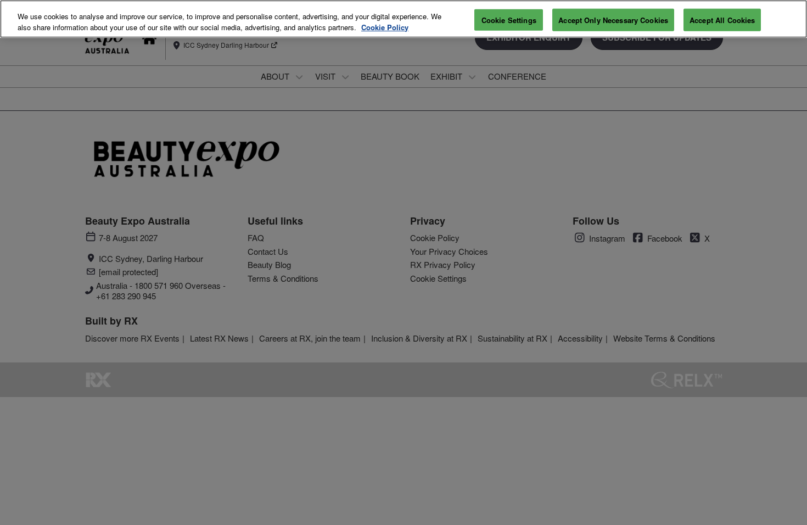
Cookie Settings (508, 19)
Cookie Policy (384, 27)
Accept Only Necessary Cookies (613, 19)
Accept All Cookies (722, 19)
